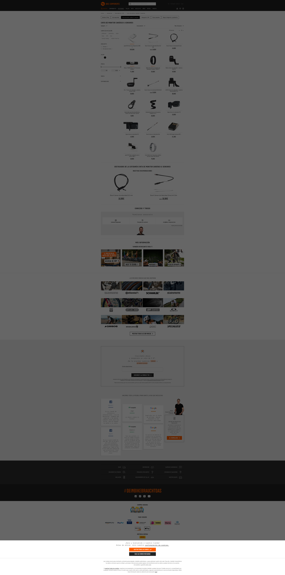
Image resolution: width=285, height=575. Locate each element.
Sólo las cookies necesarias (142, 554)
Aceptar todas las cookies (141, 550)
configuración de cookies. (157, 545)
